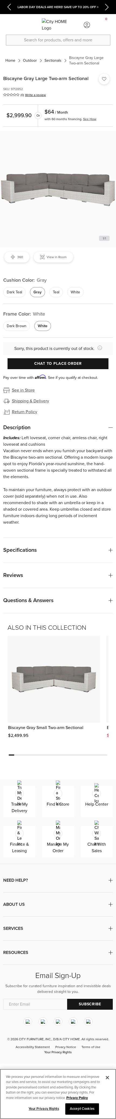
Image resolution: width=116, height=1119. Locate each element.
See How (89, 119)
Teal (56, 292)
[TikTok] (88, 1021)
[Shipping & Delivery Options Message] (98, 348)
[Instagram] (28, 1021)
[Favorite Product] (104, 79)
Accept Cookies (82, 1109)
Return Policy (24, 412)
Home (10, 60)
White (75, 292)
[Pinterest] (73, 1021)
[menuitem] (9, 25)
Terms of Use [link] (90, 1047)
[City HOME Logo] (58, 24)
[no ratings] (11, 94)
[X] (58, 1021)
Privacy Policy (77, 1098)
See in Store (23, 390)
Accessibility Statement (33, 1047)
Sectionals (53, 60)
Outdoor (30, 60)
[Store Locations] (29, 25)
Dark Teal (14, 292)
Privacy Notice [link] (65, 1047)
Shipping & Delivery (30, 401)
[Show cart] (106, 25)
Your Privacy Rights (58, 1052)
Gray (37, 292)
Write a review (35, 95)
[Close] (107, 1078)
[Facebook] (43, 1021)
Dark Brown (16, 326)
